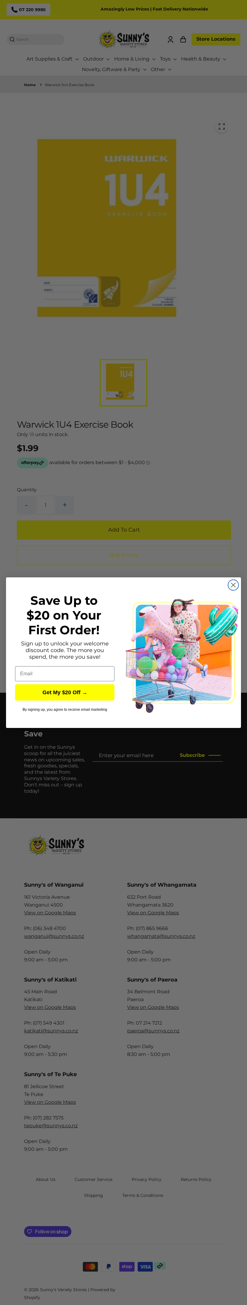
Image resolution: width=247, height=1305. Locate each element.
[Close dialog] (233, 585)
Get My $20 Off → (64, 692)
